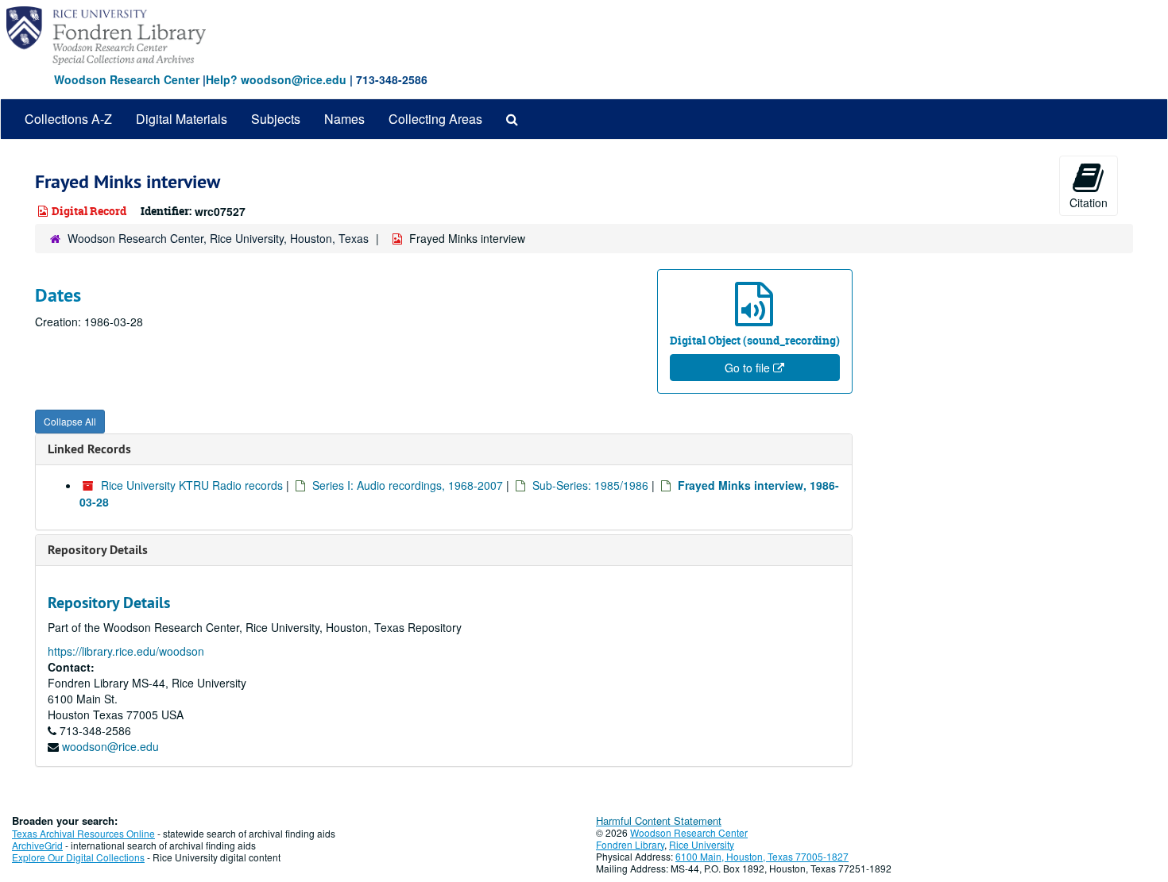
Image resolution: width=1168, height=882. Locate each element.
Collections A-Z (68, 119)
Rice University (701, 844)
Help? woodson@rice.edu (276, 79)
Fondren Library (630, 844)
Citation (1088, 202)
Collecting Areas (435, 119)
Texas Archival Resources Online (83, 833)
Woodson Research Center (126, 79)
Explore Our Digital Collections (78, 857)
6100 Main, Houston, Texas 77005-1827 (762, 856)
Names (344, 119)
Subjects (275, 119)
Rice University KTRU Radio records (192, 485)
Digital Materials (181, 119)
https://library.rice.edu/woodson (126, 651)
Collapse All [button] (70, 421)
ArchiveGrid (37, 845)
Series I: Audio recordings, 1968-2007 (407, 485)
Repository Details (98, 549)
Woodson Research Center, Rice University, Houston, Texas (218, 238)
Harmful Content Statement (658, 820)
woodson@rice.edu (110, 746)
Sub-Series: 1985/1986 (590, 485)
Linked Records (89, 449)
